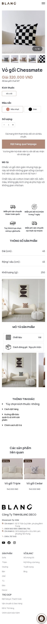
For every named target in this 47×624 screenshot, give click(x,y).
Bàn (3, 571)
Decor (4, 590)
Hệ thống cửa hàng (32, 562)
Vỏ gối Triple (12, 483)
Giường (5, 567)
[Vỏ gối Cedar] (34, 468)
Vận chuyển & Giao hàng (12, 603)
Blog (25, 571)
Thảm (4, 562)
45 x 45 (9, 93)
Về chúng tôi (29, 557)
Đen (35, 109)
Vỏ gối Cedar (35, 483)
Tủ (3, 580)
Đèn (3, 585)
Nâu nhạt (15, 109)
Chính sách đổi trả (13, 425)
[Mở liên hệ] (41, 618)
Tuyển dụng (29, 567)
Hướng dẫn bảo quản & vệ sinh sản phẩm (11, 417)
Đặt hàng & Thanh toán (12, 599)
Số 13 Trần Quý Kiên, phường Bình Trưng (29, 524)
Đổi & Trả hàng (8, 608)
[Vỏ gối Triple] (12, 468)
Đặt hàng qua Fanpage (23, 144)
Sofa (4, 557)
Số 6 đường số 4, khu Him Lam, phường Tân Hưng (28, 532)
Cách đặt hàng (11, 409)
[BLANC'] (9, 3)
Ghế (3, 576)
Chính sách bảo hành (11, 612)
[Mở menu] (43, 3)
